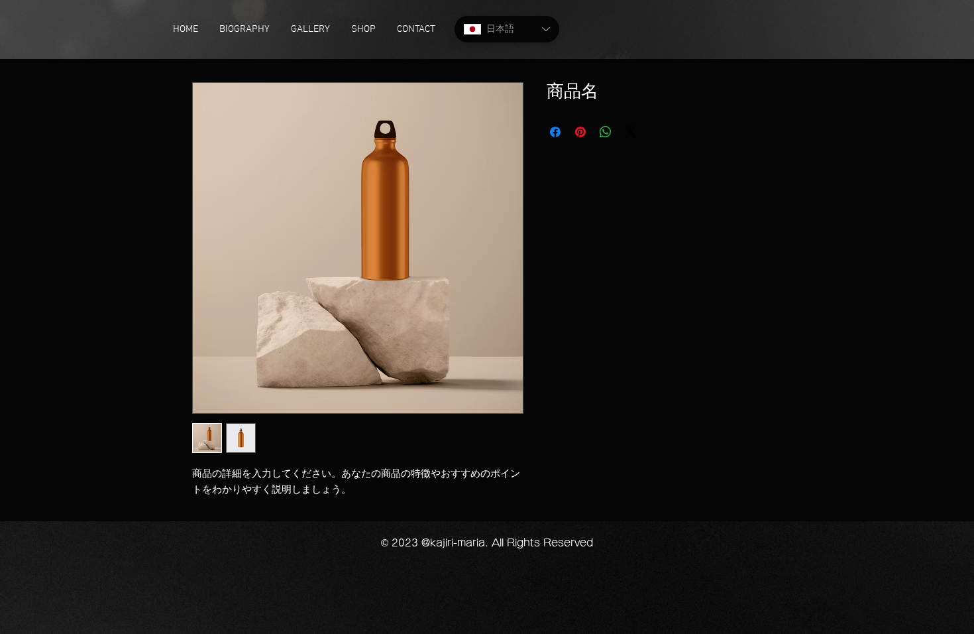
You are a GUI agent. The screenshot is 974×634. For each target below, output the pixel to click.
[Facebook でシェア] (555, 132)
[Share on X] (631, 132)
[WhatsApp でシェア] (606, 132)
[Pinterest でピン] (580, 132)
